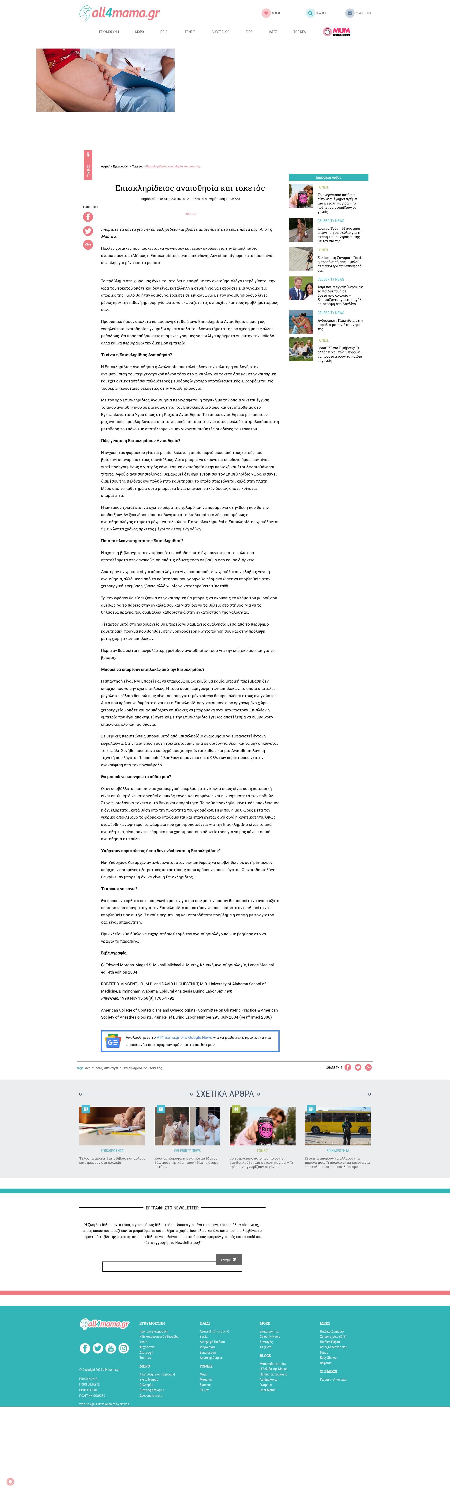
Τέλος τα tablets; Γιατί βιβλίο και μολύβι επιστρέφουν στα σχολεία (112, 1160)
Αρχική (105, 166)
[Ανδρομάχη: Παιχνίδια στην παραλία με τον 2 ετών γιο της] (301, 322)
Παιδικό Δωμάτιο (332, 1331)
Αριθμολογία (268, 1379)
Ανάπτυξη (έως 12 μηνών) (157, 1374)
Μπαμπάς (206, 1379)
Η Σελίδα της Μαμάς (273, 1369)
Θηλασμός (146, 1385)
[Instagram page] (123, 1349)
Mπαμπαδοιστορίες (273, 1364)
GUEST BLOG (220, 32)
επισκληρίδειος (136, 1068)
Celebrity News (270, 1336)
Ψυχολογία (146, 1347)
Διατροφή (146, 1352)
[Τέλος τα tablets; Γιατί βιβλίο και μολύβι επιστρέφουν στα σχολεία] (112, 1126)
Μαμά (203, 1374)
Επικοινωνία (88, 1379)
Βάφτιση (325, 1363)
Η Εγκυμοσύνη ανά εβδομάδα (158, 1336)
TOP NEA (299, 32)
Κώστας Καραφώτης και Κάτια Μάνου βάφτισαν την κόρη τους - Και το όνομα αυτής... (186, 1162)
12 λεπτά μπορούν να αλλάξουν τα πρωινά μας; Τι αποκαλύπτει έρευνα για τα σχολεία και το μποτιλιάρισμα (337, 1162)
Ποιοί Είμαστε (89, 1384)
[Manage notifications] (10, 1481)
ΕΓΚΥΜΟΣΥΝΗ (109, 32)
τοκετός (156, 1068)
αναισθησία (93, 1068)
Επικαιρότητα (269, 1331)
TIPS (249, 32)
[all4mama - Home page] (119, 14)
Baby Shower (329, 1358)
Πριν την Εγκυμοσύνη (153, 1331)
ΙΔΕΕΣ (273, 32)
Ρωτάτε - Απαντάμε (333, 1379)
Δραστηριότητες (150, 1395)
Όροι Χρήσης (88, 1390)
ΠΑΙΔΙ (164, 32)
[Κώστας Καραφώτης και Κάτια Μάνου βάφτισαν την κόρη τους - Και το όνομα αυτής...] (187, 1126)
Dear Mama (267, 1390)
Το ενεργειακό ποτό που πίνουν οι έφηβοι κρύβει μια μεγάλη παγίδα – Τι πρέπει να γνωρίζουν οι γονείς (261, 1162)
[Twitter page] (98, 1349)
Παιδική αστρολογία (273, 1374)
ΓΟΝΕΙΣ (190, 32)
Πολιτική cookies (92, 1396)
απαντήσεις (113, 1068)
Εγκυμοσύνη (121, 166)
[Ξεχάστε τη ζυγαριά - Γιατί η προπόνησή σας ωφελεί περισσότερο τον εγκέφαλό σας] (301, 259)
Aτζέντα (265, 1347)
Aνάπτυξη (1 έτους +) (214, 1331)
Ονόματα (266, 1385)
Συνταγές (266, 1342)
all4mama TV (336, 31)
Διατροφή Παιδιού (212, 1342)
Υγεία (143, 1342)
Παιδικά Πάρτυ (330, 1342)
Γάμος (324, 1352)
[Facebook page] (85, 1349)
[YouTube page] (110, 1349)
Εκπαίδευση (208, 1352)
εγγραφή (228, 1259)
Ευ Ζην (204, 1390)
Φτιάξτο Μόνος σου (333, 1347)
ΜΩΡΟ (139, 32)
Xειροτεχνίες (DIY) (333, 1336)
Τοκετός (88, 171)
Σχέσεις (205, 1385)
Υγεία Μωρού (148, 1379)
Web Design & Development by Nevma (104, 1404)
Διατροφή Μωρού (151, 1390)
